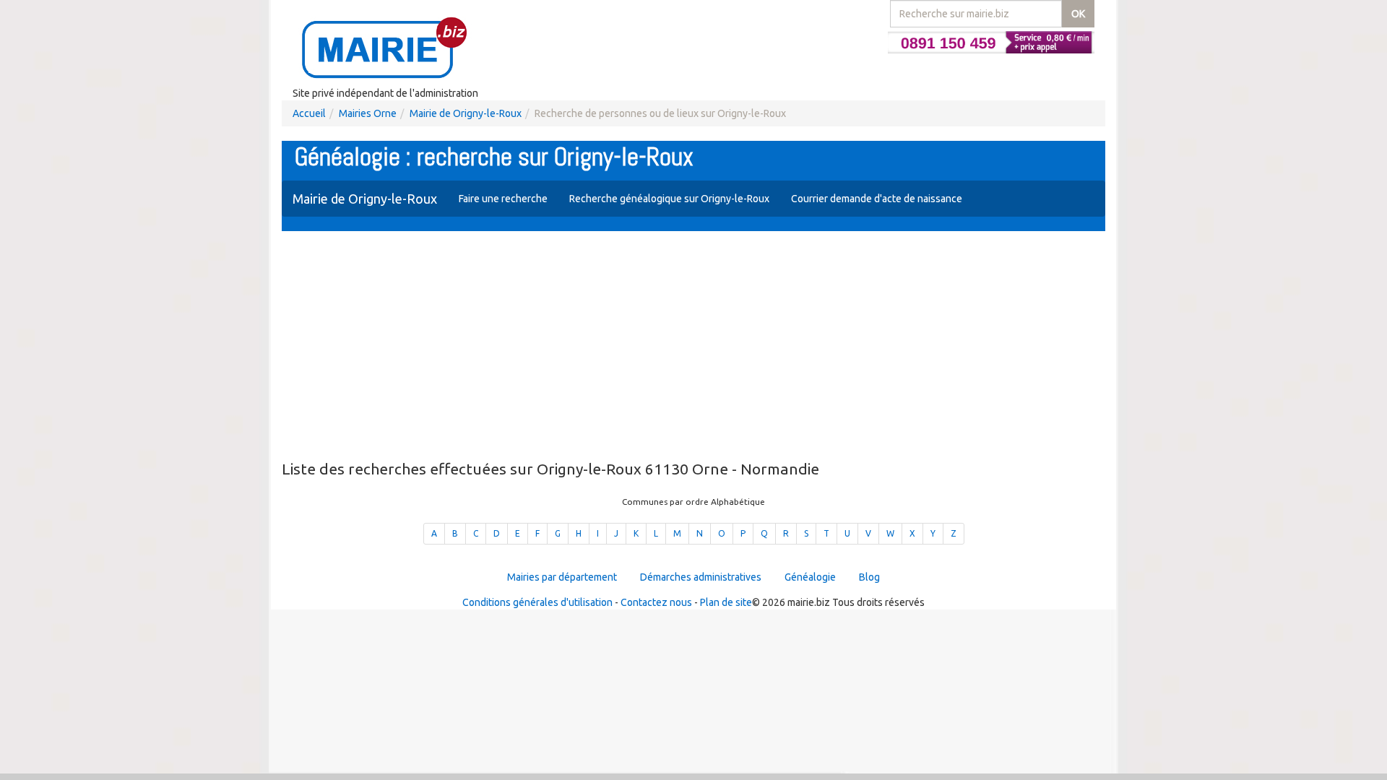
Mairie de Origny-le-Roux (466, 113)
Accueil (309, 113)
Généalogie (810, 577)
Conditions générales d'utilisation (537, 602)
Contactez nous (656, 602)
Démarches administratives (700, 577)
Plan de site (726, 602)
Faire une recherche (503, 198)
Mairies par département (562, 577)
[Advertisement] (693, 347)
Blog (869, 577)
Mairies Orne (368, 113)
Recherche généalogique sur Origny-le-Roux (669, 198)
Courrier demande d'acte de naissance (876, 198)
